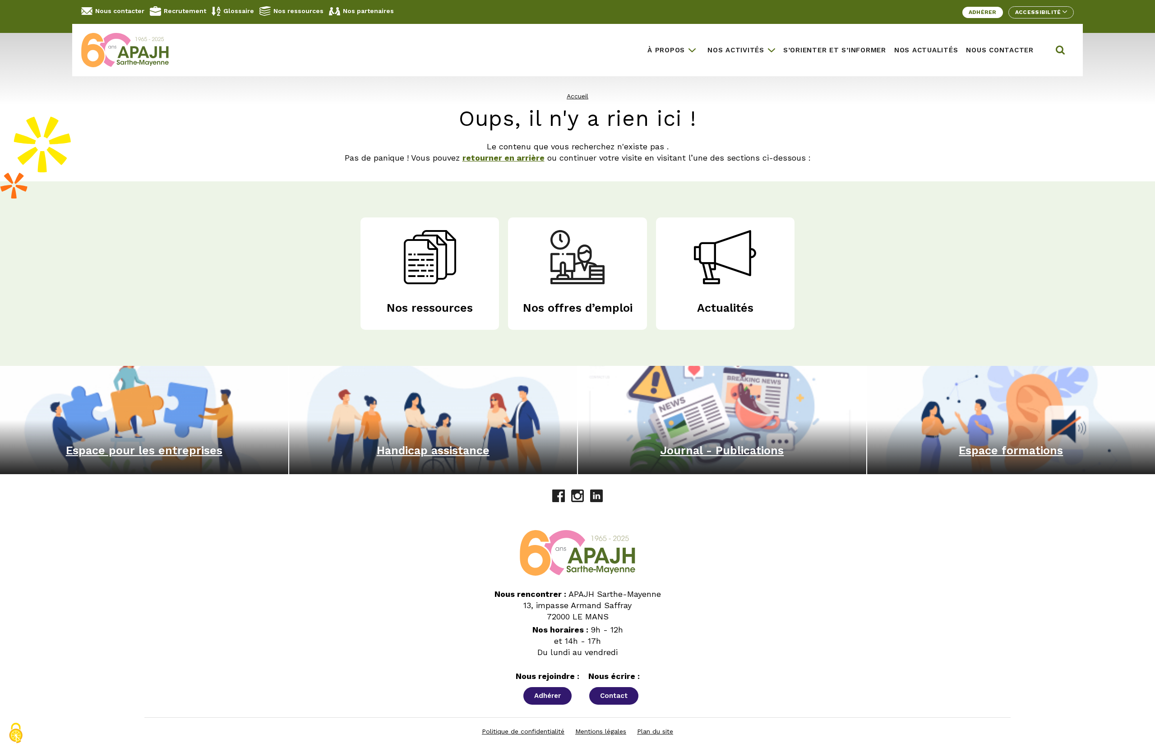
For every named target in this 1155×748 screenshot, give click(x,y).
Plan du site (655, 731)
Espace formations (1011, 450)
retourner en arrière (503, 157)
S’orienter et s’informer (834, 50)
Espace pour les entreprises (144, 450)
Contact (614, 696)
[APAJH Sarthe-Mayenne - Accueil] (131, 50)
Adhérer (983, 12)
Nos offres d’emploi (578, 307)
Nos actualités (926, 50)
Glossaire (238, 10)
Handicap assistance (433, 450)
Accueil (577, 96)
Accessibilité (1039, 12)
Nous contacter (119, 10)
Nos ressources (298, 10)
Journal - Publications (722, 450)
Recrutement (185, 10)
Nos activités (735, 50)
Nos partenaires (368, 10)
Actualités (725, 307)
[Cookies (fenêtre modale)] (16, 733)
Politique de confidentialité (523, 731)
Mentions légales (600, 731)
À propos (666, 50)
